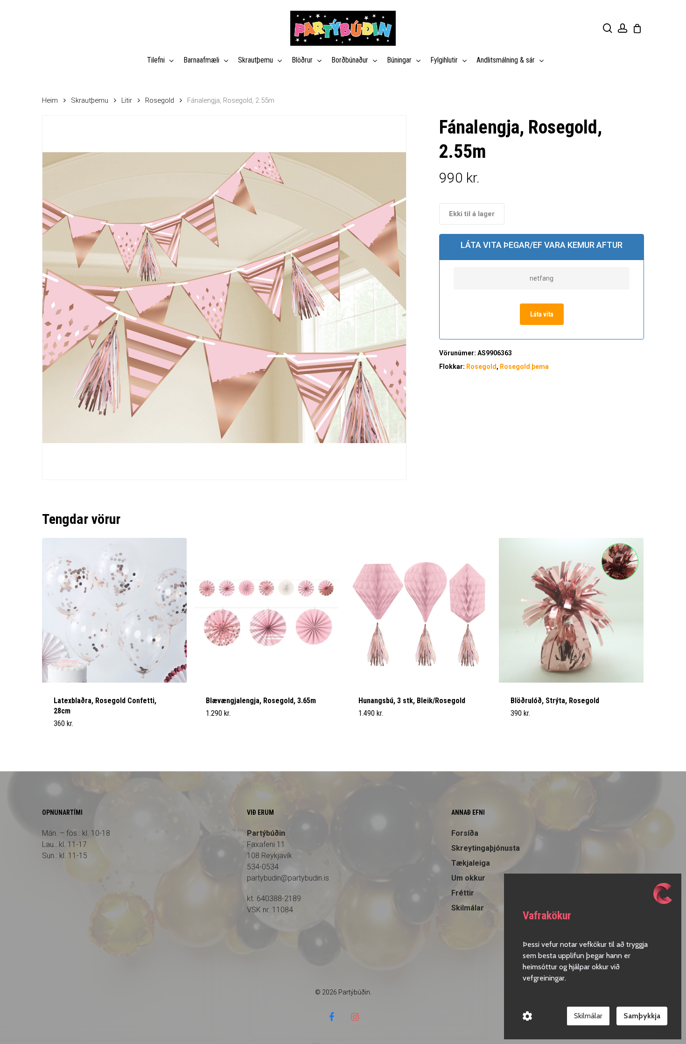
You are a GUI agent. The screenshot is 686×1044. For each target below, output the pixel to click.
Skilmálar (588, 1015)
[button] (227, 729)
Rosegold (159, 100)
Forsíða (464, 833)
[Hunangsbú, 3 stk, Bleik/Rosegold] (419, 610)
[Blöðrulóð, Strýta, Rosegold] (571, 610)
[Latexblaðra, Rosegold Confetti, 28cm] (114, 610)
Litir (126, 100)
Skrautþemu (89, 100)
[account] (622, 28)
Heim (50, 100)
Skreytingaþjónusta (485, 848)
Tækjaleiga (470, 863)
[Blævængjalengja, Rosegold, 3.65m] (266, 610)
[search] (607, 28)
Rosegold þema (524, 366)
